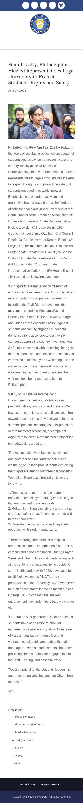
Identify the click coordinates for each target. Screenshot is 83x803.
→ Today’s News (22, 740)
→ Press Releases (23, 716)
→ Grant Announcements (27, 724)
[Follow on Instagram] (43, 5)
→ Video (16, 755)
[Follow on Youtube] (52, 5)
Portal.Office (49, 784)
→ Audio (16, 763)
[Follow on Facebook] (25, 5)
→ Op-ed (17, 748)
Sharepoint (27, 784)
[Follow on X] (34, 5)
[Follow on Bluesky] (61, 5)
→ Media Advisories (24, 732)
